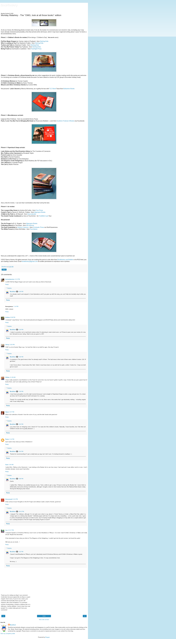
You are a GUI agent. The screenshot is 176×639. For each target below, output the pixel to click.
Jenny (7, 344)
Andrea (7, 317)
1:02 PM (20, 551)
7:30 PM (20, 391)
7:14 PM (15, 306)
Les (6, 530)
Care (6, 464)
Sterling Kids (44, 41)
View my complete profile (7, 633)
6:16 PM (15, 499)
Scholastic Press (38, 227)
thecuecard (8, 499)
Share (4, 269)
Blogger (47, 637)
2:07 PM (11, 412)
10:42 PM (21, 511)
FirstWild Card (43, 216)
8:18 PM (20, 329)
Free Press (39, 210)
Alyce (7, 412)
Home (44, 616)
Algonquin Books (39, 212)
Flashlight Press (36, 49)
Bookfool (13, 291)
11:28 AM (12, 377)
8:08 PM (12, 317)
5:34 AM (11, 464)
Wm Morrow (30, 225)
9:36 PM (20, 357)
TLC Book (52, 88)
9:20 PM (12, 344)
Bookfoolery (9, 5)
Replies (9, 288)
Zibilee (7, 377)
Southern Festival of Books (65, 121)
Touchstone (33, 229)
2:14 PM (11, 439)
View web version (44, 619)
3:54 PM (20, 451)
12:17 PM (11, 530)
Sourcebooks (31, 214)
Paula (7, 439)
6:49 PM (20, 291)
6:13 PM (17, 279)
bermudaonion (9, 279)
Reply (7, 284)
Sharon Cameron (23, 227)
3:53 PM (20, 424)
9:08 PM (20, 478)
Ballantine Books (69, 88)
